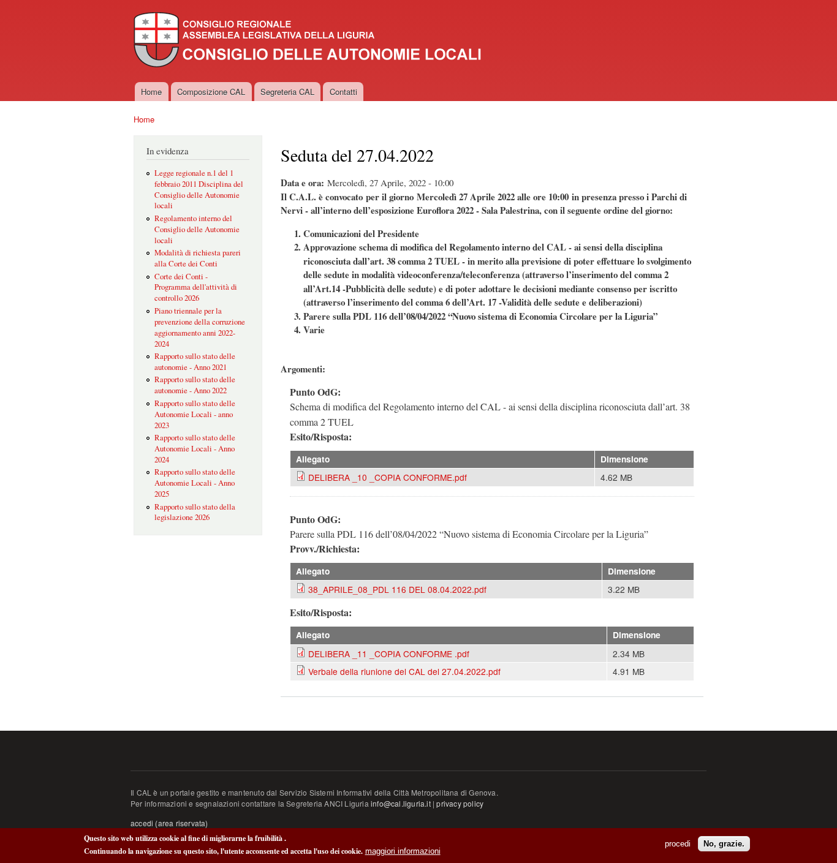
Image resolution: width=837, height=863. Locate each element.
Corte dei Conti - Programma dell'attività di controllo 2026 (195, 287)
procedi (678, 843)
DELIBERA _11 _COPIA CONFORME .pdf (388, 653)
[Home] (308, 41)
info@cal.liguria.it (401, 803)
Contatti (343, 91)
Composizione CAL (211, 91)
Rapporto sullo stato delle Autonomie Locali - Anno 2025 (194, 483)
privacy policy (459, 803)
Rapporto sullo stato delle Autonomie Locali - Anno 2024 (194, 448)
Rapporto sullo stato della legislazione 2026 (194, 512)
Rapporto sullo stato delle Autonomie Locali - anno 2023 (194, 414)
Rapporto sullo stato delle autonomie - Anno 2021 (194, 361)
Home (151, 91)
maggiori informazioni (403, 851)
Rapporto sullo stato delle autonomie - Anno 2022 (194, 385)
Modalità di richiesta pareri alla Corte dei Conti (197, 258)
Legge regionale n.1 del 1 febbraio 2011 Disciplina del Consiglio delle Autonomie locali (198, 189)
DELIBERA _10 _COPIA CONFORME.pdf (387, 477)
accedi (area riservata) (169, 823)
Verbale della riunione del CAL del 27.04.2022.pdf (404, 671)
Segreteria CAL (287, 91)
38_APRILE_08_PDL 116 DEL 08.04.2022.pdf (397, 589)
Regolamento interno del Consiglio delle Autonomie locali (197, 229)
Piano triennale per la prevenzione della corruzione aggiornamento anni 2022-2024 (199, 327)
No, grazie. (723, 843)
